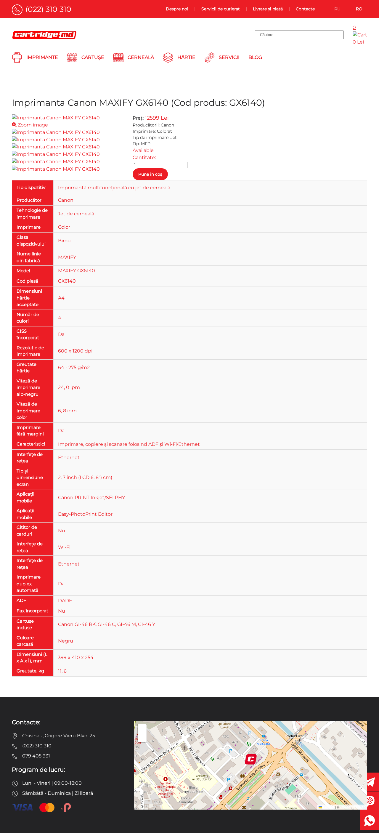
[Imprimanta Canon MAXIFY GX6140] (56, 132)
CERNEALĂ (141, 57)
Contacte (305, 9)
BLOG (255, 57)
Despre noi (177, 9)
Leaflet (328, 806)
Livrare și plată (268, 9)
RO (359, 9)
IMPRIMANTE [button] (42, 57)
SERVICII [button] (229, 57)
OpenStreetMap (353, 806)
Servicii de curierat (220, 9)
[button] (251, 759)
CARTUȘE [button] (92, 57)
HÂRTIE (186, 57)
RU (337, 9)
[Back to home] (44, 35)
